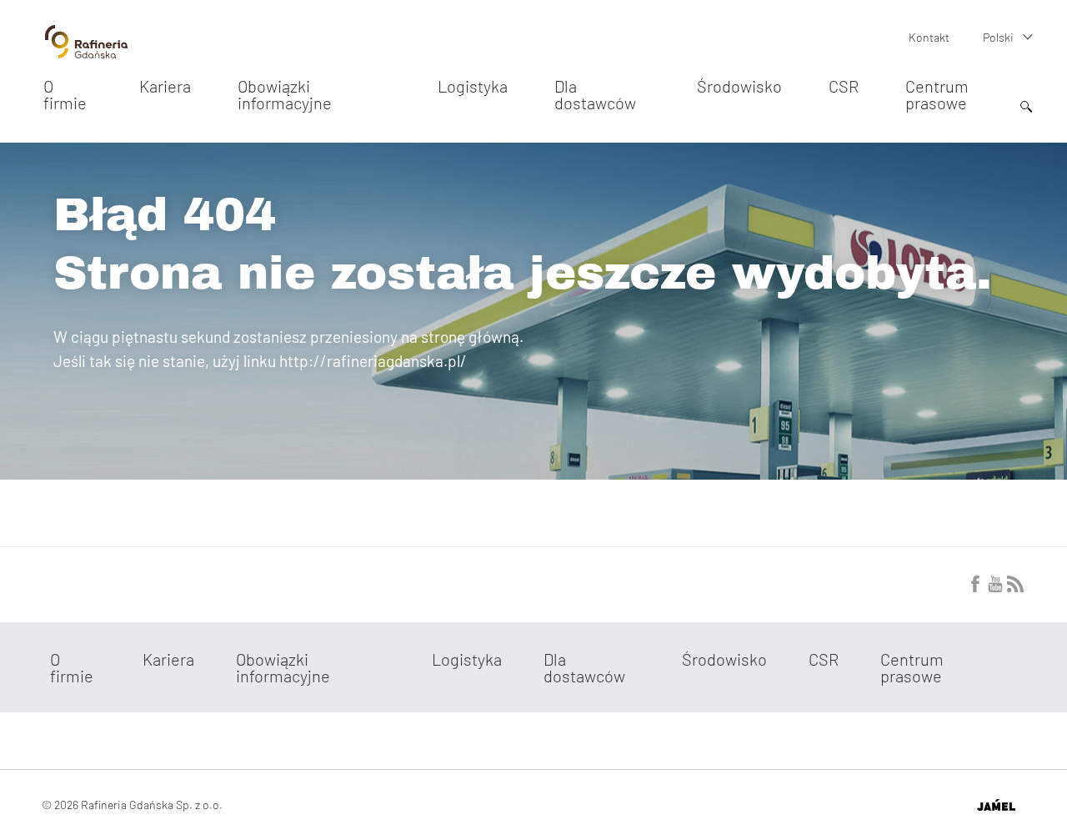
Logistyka (473, 86)
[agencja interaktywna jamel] (995, 805)
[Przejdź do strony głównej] (86, 52)
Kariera (165, 86)
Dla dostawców (595, 94)
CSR (844, 86)
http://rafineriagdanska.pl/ (373, 360)
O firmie (65, 94)
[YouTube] (995, 587)
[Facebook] (975, 587)
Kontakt (929, 37)
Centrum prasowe (937, 94)
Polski (998, 37)
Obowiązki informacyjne (285, 94)
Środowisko (739, 86)
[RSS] (1015, 587)
